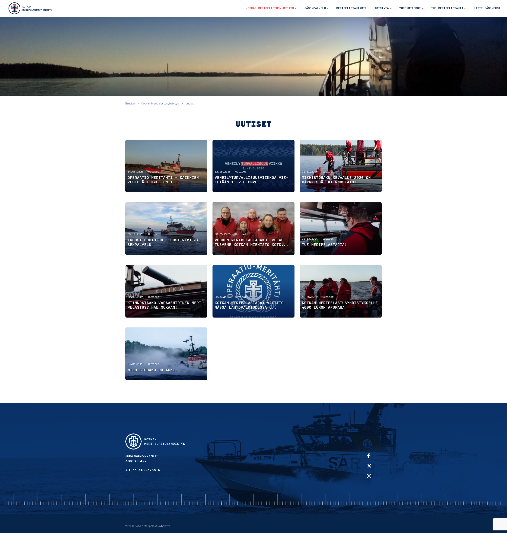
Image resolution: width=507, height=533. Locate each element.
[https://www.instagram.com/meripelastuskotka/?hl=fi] (373, 479)
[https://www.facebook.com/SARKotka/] (373, 458)
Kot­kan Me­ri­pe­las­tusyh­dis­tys (160, 103)
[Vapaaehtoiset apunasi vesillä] (30, 8)
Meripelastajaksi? (351, 8)
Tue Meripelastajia (447, 8)
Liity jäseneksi (487, 8)
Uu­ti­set (153, 172)
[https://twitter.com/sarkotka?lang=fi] (373, 469)
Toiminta (382, 8)
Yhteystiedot (410, 8)
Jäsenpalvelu (315, 8)
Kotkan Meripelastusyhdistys (270, 8)
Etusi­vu (130, 103)
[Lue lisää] (166, 166)
